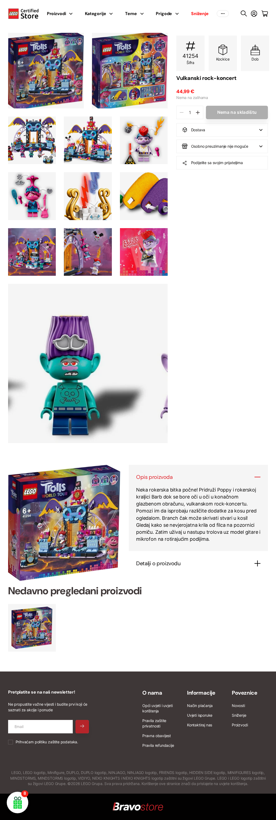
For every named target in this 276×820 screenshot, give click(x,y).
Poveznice (244, 692)
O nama (152, 692)
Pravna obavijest (156, 735)
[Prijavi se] (254, 13)
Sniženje (239, 715)
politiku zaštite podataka (56, 742)
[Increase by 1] (197, 112)
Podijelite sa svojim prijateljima (217, 162)
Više (223, 13)
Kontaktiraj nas (199, 725)
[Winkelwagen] (264, 13)
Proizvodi (240, 725)
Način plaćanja (199, 705)
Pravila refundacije (158, 745)
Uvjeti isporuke (199, 715)
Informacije (201, 692)
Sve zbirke (72, 13)
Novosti (238, 705)
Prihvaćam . (47, 742)
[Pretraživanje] (244, 13)
